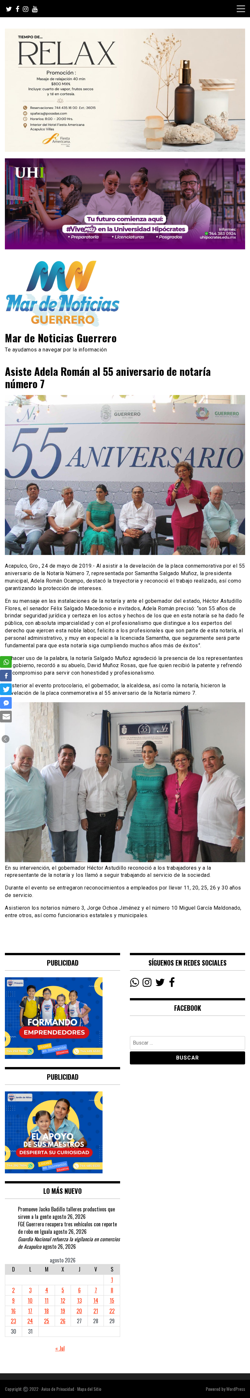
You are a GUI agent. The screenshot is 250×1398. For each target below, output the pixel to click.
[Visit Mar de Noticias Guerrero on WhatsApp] (134, 984)
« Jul (60, 1348)
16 (13, 1311)
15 (112, 1300)
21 (95, 1311)
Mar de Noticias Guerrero (61, 337)
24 (30, 1321)
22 (112, 1311)
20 (79, 1311)
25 (46, 1321)
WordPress (235, 1388)
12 (63, 1300)
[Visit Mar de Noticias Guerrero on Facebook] (172, 984)
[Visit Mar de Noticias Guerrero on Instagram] (147, 984)
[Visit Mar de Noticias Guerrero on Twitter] (160, 984)
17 (30, 1311)
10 (30, 1300)
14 (95, 1300)
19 (63, 1311)
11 (47, 1300)
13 (79, 1300)
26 (62, 1321)
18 (46, 1311)
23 (13, 1321)
